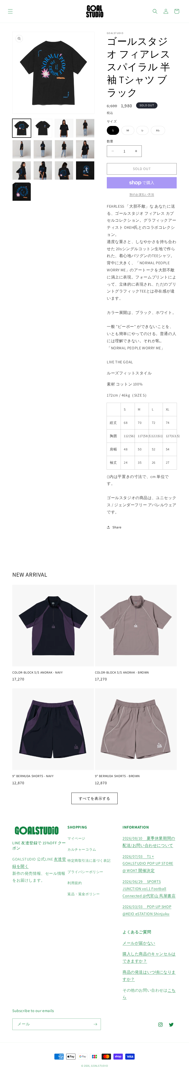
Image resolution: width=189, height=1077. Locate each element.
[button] (10, 11)
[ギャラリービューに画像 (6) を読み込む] (42, 149)
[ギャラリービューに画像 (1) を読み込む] (21, 128)
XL (159, 131)
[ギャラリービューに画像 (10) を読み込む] (42, 170)
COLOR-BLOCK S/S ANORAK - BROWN (122, 673)
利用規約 (74, 883)
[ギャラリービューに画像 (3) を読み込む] (64, 128)
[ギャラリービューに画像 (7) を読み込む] (64, 149)
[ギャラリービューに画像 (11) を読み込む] (64, 170)
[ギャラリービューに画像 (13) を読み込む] (21, 191)
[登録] (95, 1024)
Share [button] (117, 527)
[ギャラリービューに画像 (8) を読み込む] (85, 149)
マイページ (76, 838)
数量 (110, 141)
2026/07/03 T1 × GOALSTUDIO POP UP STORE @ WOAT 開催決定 (148, 863)
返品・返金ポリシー (83, 894)
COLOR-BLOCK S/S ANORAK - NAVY (37, 673)
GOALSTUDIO (99, 1065)
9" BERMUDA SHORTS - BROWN (117, 776)
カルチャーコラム (81, 849)
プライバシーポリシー (85, 872)
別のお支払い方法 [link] (141, 194)
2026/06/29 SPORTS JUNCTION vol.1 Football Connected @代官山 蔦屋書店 (149, 888)
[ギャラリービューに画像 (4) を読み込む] (85, 128)
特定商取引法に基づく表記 (88, 860)
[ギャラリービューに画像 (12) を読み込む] (85, 170)
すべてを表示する (94, 798)
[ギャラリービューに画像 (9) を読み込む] (21, 170)
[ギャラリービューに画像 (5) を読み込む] (21, 149)
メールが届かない (139, 943)
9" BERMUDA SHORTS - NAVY (32, 776)
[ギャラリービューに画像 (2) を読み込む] (42, 128)
